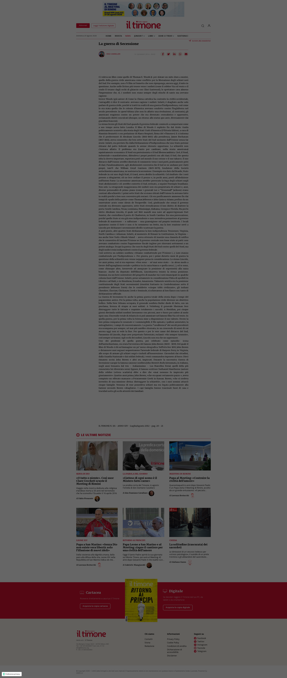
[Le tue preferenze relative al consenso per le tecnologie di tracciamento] (12, 674)
